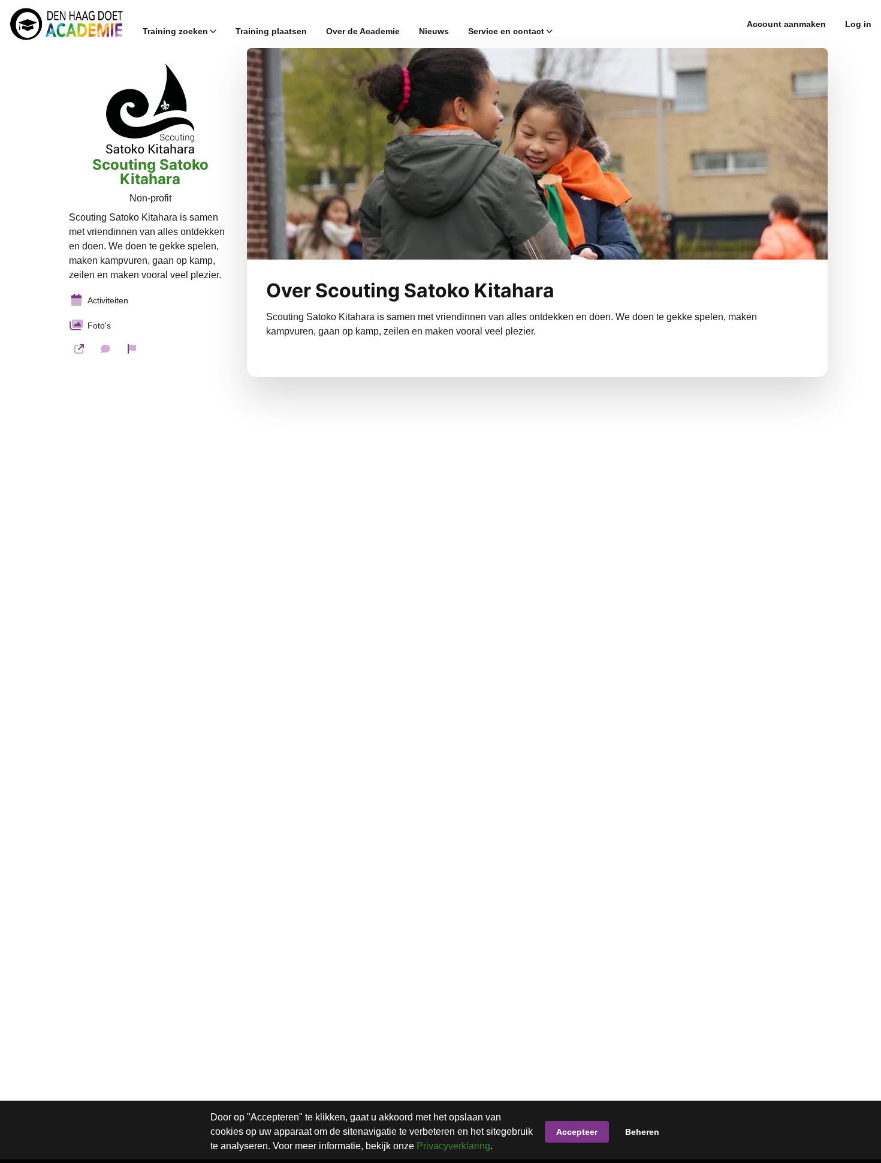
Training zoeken (175, 31)
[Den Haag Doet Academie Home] (66, 24)
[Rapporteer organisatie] (132, 349)
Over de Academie (363, 31)
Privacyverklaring (453, 1146)
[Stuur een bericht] (105, 349)
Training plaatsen (271, 31)
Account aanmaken (786, 24)
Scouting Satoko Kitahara (150, 172)
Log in (858, 24)
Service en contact (506, 31)
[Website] (79, 349)
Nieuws (434, 31)
